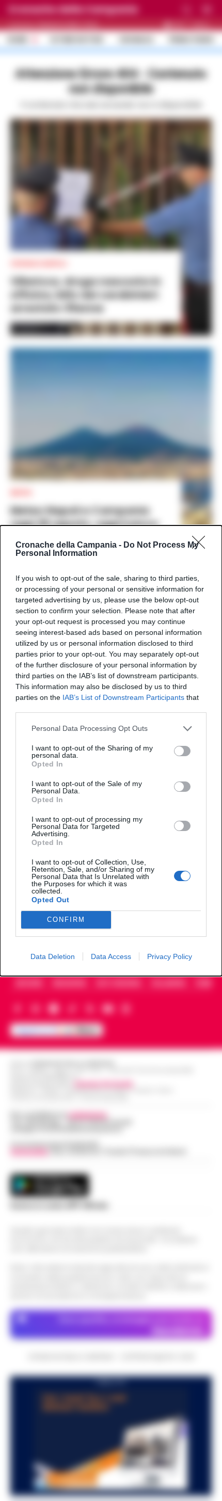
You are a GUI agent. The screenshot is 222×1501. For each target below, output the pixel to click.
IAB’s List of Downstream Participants (123, 697)
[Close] (202, 545)
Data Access (111, 956)
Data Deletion (52, 956)
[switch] (182, 751)
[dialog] (111, 750)
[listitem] (111, 728)
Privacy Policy (169, 956)
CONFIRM (66, 919)
